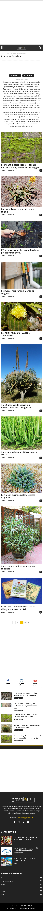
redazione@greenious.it (25, 818)
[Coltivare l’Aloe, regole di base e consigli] (21, 191)
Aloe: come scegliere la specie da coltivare (18, 567)
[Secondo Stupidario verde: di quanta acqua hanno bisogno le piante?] (6, 739)
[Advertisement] (21, 22)
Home (2, 53)
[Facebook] (15, 822)
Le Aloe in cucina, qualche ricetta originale (18, 496)
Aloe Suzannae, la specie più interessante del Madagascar (16, 406)
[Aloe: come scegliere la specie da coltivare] (21, 535)
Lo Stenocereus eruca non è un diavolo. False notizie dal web (25, 694)
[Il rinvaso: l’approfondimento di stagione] (21, 275)
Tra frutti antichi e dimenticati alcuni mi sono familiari (26, 838)
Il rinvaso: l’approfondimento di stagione (17, 292)
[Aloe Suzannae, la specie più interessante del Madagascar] (21, 373)
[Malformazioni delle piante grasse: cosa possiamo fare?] (6, 728)
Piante (3, 888)
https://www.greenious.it (21, 79)
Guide (3, 878)
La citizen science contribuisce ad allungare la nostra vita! (18, 608)
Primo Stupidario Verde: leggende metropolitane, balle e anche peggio (20, 166)
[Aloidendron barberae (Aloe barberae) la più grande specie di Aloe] (6, 705)
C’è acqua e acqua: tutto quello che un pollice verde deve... (20, 251)
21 (17, 622)
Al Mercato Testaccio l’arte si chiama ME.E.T (25, 859)
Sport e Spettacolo (7, 881)
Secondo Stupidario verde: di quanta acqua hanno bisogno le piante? (28, 737)
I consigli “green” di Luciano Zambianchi (15, 334)
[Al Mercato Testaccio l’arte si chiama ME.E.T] (6, 861)
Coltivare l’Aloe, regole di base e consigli (17, 210)
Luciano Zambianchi (8, 170)
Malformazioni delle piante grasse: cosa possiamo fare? (27, 726)
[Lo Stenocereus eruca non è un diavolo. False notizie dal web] (6, 696)
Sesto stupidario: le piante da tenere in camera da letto (25, 716)
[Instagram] (19, 822)
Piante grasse (18, 698)
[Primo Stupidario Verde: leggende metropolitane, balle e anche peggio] (21, 147)
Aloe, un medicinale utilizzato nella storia (19, 453)
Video (30, 905)
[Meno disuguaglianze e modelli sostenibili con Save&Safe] (6, 851)
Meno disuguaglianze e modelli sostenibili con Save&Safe (26, 849)
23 (25, 622)
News (3, 891)
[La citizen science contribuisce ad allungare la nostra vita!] (21, 591)
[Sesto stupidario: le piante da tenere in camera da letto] (6, 718)
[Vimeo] (24, 822)
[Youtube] (28, 822)
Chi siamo (14, 905)
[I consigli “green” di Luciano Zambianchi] (21, 316)
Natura (3, 894)
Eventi (16, 842)
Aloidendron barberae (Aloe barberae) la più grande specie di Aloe (26, 706)
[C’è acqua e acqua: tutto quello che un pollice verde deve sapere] (21, 234)
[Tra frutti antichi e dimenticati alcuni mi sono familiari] (6, 840)
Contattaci (23, 905)
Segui (21, 679)
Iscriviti (35, 679)
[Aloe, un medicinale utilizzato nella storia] (21, 433)
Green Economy (18, 852)
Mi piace (8, 679)
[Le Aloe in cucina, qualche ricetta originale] (21, 478)
